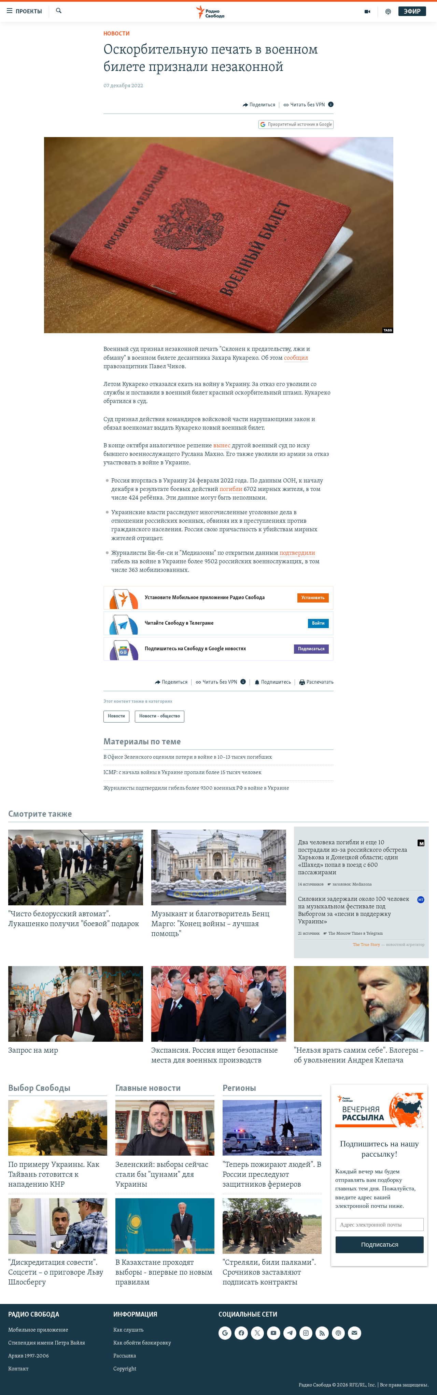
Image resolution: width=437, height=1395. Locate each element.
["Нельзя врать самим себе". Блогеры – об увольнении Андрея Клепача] (361, 1004)
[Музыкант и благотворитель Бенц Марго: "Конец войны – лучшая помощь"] (218, 867)
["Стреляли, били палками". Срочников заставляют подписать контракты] (272, 1226)
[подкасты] (388, 11)
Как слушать (128, 1330)
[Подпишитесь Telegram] (289, 1333)
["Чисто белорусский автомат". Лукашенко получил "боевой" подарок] (75, 867)
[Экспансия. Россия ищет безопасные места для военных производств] (218, 1004)
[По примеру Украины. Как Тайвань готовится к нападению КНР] (57, 1128)
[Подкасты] (338, 1333)
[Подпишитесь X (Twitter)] (257, 1333)
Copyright (124, 1369)
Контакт (18, 1369)
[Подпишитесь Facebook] (241, 1333)
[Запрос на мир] (75, 1004)
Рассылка (124, 1356)
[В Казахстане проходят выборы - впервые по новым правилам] (164, 1226)
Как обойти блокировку (142, 1343)
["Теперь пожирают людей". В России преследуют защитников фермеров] (272, 1128)
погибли (231, 490)
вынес (221, 446)
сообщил (296, 358)
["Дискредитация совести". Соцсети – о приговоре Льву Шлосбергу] (57, 1226)
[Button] (259, 105)
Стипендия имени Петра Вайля (46, 1343)
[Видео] (367, 11)
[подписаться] (354, 1333)
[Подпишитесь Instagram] (305, 1333)
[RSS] (321, 1333)
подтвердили (297, 553)
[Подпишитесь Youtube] (273, 1333)
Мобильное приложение (38, 1330)
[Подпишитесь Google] (224, 1333)
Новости (116, 34)
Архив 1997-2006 (28, 1356)
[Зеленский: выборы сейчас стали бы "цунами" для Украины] (164, 1128)
